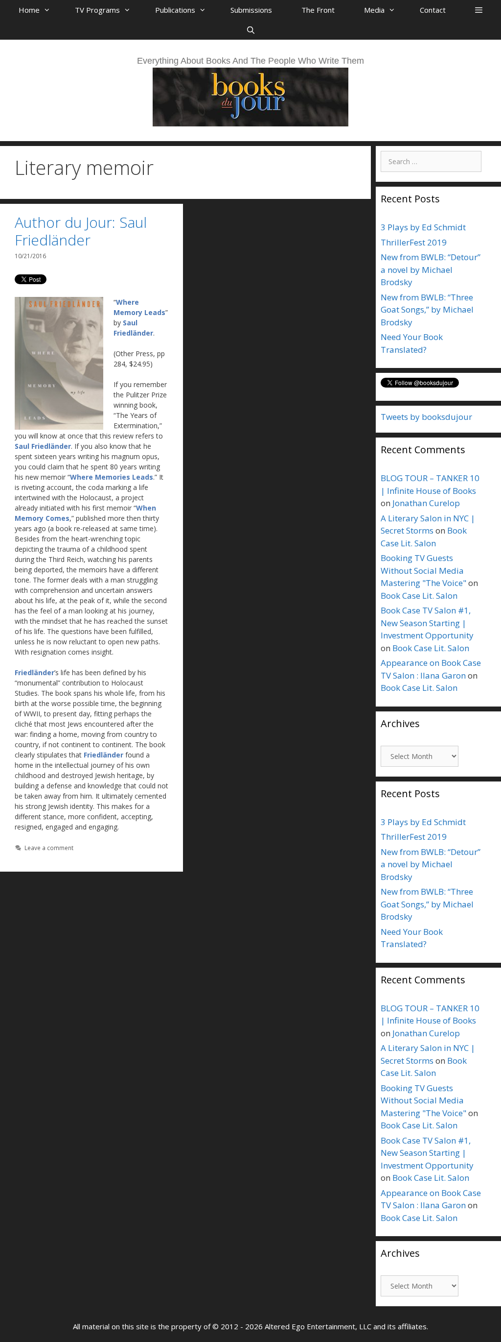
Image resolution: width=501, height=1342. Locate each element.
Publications (175, 10)
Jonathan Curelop (426, 503)
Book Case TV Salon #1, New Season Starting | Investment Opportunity (427, 623)
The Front (318, 10)
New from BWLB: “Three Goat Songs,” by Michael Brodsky (427, 310)
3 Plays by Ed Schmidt (423, 227)
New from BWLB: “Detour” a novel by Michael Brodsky (430, 269)
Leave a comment (48, 848)
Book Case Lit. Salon (419, 595)
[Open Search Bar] (250, 30)
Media (374, 10)
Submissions (251, 10)
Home (29, 10)
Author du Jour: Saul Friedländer (81, 231)
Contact (433, 10)
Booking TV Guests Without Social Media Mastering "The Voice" (423, 570)
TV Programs (97, 10)
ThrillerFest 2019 (414, 242)
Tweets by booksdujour (426, 416)
